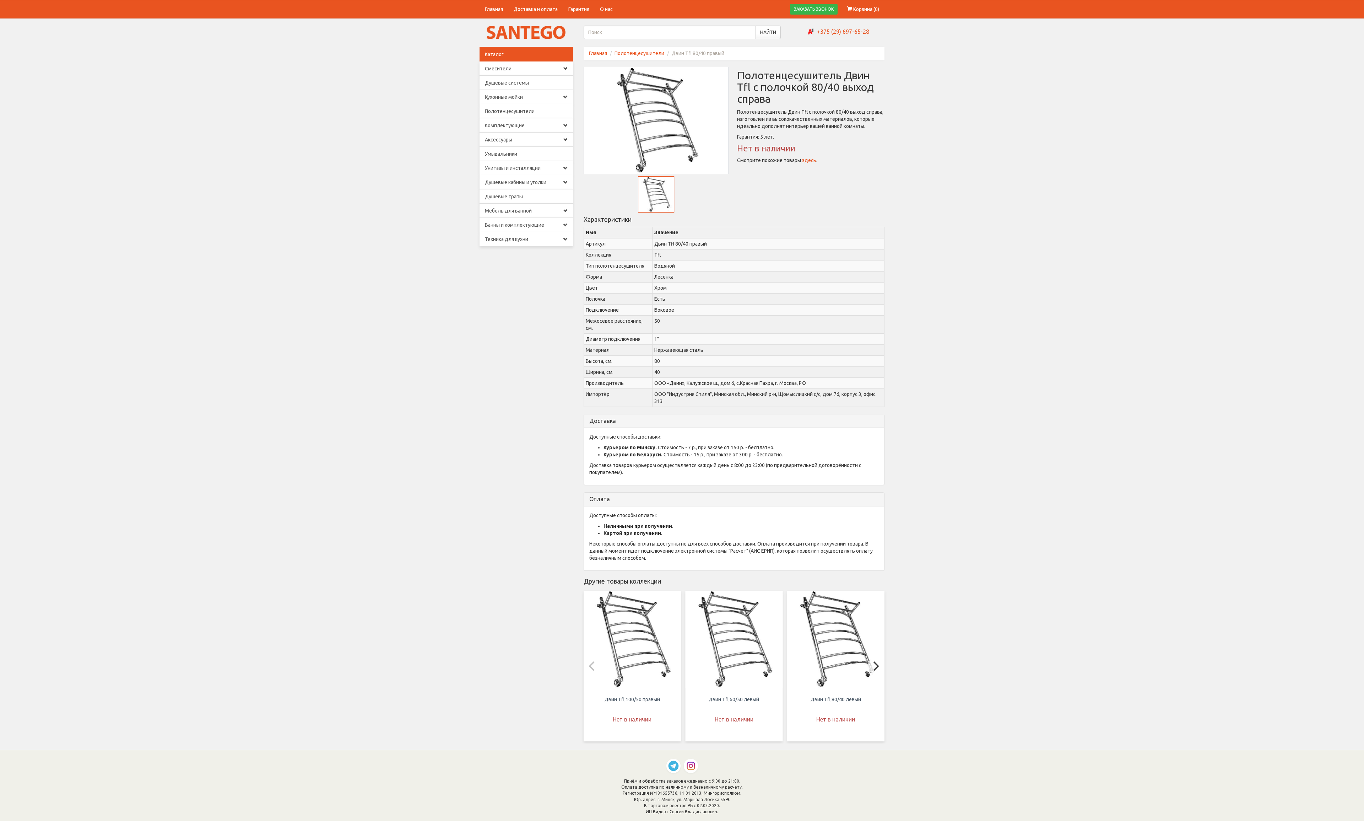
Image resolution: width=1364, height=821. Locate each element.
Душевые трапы (504, 196)
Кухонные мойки (504, 97)
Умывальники (501, 154)
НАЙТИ (768, 32)
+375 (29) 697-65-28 (843, 31)
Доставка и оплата (536, 9)
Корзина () (865, 9)
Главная (494, 9)
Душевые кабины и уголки (515, 182)
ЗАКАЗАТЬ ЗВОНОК (814, 9)
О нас (606, 9)
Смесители (498, 68)
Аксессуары (498, 140)
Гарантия (578, 9)
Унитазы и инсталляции (513, 168)
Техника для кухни (506, 239)
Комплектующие (505, 125)
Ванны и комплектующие (514, 225)
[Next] (875, 666)
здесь (809, 160)
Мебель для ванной (508, 211)
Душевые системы (507, 83)
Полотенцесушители (510, 111)
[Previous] (593, 666)
